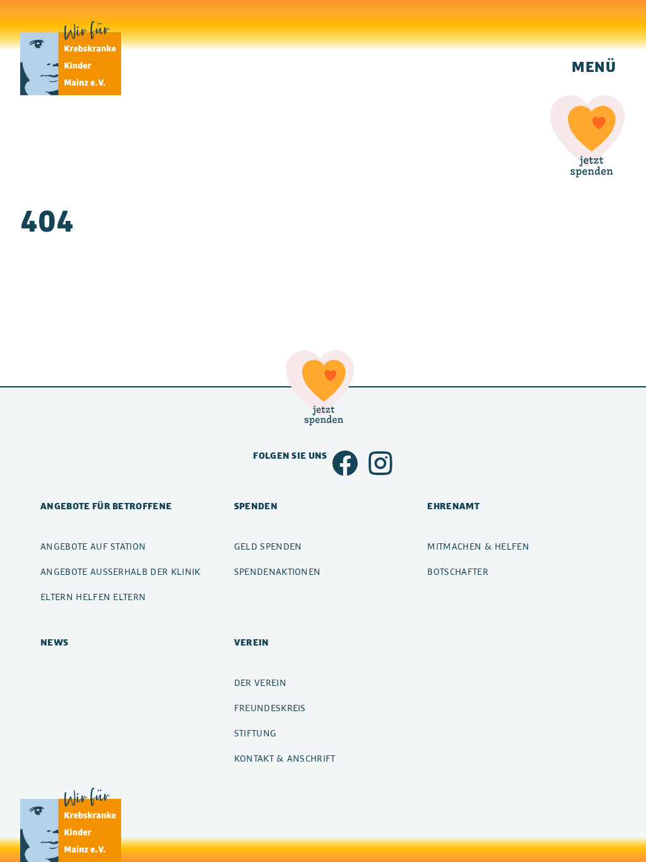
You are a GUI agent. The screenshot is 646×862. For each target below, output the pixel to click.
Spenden (256, 505)
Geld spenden (268, 546)
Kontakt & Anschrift (285, 758)
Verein (251, 642)
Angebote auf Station (93, 546)
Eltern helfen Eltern (93, 597)
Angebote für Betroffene (106, 505)
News (54, 642)
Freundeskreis (270, 708)
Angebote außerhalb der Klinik (120, 571)
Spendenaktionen (277, 571)
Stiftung (255, 733)
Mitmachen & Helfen (478, 546)
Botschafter (457, 571)
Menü (594, 66)
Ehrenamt (453, 505)
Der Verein (260, 682)
